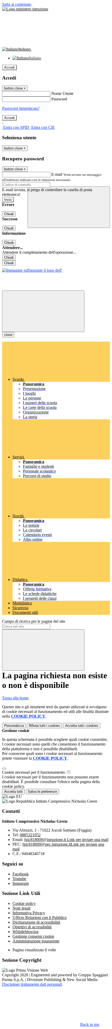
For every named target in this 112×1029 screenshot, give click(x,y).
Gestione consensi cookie (33, 936)
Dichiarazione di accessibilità (36, 922)
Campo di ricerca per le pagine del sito (33, 621)
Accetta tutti (81, 726)
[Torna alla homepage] (32, 270)
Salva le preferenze (42, 792)
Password (59, 99)
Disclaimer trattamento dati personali (32, 984)
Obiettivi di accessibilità (32, 927)
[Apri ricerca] (69, 207)
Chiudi (9, 214)
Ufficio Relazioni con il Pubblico (40, 917)
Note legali (21, 908)
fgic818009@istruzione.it (66, 839)
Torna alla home (15, 698)
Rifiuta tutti (44, 726)
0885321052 (30, 835)
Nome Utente (62, 93)
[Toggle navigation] (43, 311)
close (8, 335)
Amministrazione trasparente (36, 941)
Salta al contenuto (16, 4)
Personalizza (14, 726)
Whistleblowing (26, 931)
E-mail (56, 174)
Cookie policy (24, 903)
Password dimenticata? (21, 108)
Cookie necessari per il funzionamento (34, 772)
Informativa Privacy (29, 913)
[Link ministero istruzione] (25, 9)
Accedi (9, 67)
